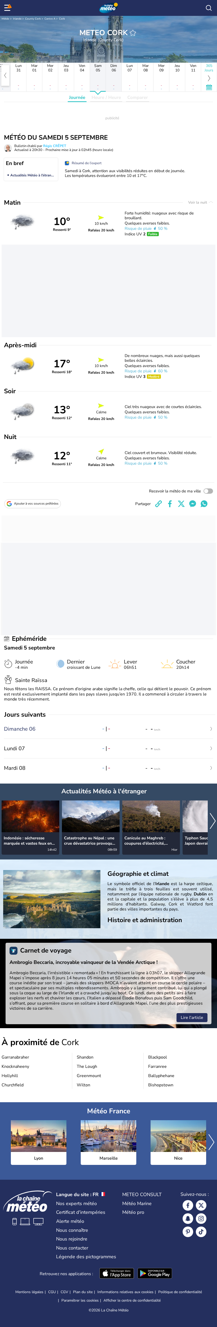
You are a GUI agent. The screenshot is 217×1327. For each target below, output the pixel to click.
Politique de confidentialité (180, 1291)
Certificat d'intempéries (80, 1212)
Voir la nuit (198, 202)
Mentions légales (29, 1291)
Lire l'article (192, 1018)
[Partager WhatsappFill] (204, 503)
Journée (77, 97)
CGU (52, 1291)
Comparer (137, 97)
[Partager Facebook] (169, 503)
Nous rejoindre (71, 1239)
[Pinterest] (188, 1232)
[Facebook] (188, 1205)
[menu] (8, 8)
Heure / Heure (106, 97)
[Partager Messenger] (192, 503)
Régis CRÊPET (54, 146)
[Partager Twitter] (181, 503)
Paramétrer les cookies (80, 1300)
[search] (209, 8)
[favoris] (133, 32)
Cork (62, 19)
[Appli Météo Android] (155, 1274)
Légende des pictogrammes (86, 1256)
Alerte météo (70, 1221)
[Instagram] (201, 1218)
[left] (5, 75)
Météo (5, 19)
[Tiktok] (201, 1232)
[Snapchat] (188, 1218)
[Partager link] (158, 503)
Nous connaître (72, 1230)
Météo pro (133, 1212)
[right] (213, 821)
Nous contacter (72, 1248)
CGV (64, 1291)
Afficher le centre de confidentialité (132, 1300)
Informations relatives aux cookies (125, 1291)
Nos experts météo (76, 1203)
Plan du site (83, 1291)
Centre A (49, 19)
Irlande (17, 19)
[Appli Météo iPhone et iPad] (117, 1274)
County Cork (33, 19)
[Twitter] (201, 1205)
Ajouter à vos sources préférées (36, 503)
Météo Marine (137, 1203)
